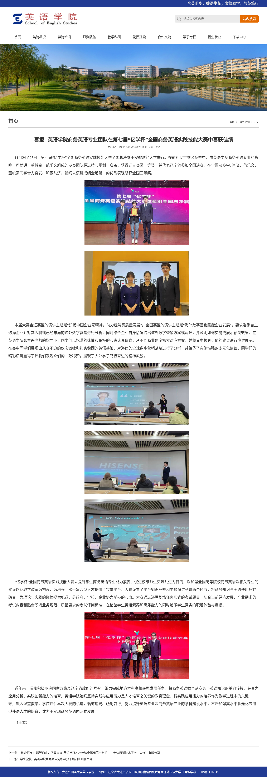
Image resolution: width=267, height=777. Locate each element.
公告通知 (245, 122)
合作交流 (164, 37)
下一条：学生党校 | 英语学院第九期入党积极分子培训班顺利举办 (50, 759)
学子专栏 (189, 37)
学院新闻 (64, 37)
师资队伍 (89, 37)
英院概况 (39, 37)
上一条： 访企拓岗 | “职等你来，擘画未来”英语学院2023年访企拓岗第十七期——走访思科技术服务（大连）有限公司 (84, 752)
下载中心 (239, 37)
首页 (17, 37)
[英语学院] (44, 29)
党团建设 (139, 37)
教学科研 (114, 37)
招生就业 (214, 37)
